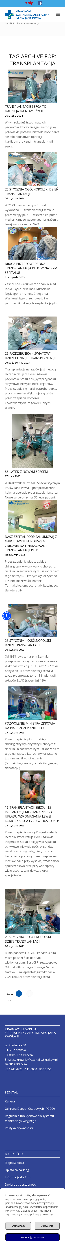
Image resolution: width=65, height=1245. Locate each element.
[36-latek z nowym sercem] (32, 441)
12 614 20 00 (25, 1055)
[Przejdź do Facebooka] (40, 4)
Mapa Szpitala (14, 1163)
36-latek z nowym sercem (26, 471)
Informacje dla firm (17, 1177)
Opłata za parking (17, 1170)
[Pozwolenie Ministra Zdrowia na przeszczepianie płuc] (32, 703)
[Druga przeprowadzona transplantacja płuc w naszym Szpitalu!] (32, 243)
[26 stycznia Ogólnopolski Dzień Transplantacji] (32, 169)
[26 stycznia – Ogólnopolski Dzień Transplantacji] (32, 620)
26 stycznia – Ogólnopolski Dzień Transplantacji (28, 642)
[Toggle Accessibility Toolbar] (7, 616)
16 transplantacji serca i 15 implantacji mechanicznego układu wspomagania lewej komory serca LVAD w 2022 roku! (32, 814)
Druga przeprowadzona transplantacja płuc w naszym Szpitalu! (31, 268)
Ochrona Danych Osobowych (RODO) (30, 1109)
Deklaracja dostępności (20, 1185)
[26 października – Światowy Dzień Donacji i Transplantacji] (32, 333)
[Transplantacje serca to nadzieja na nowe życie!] (32, 86)
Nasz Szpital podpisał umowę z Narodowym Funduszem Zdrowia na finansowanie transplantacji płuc (31, 543)
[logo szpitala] (27, 14)
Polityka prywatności (19, 1128)
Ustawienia (47, 1225)
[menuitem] (29, 3)
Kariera (10, 1101)
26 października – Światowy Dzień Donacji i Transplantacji (30, 355)
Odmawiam (18, 1225)
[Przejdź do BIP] (29, 4)
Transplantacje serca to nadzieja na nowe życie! (25, 108)
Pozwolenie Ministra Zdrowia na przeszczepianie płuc (30, 725)
